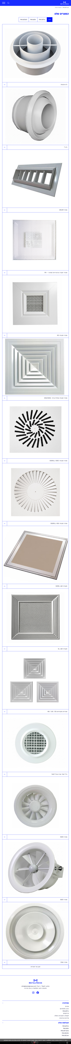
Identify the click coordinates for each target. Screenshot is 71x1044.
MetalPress (66, 7)
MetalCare (65, 1035)
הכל (49, 20)
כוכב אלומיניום (64, 1009)
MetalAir (66, 1028)
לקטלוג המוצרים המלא (62, 1016)
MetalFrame (65, 1031)
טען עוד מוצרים (35, 967)
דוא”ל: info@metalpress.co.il (31, 986)
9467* (43, 986)
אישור (34, 1042)
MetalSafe (65, 1033)
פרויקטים (66, 1013)
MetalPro (66, 1011)
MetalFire (65, 1026)
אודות (67, 1006)
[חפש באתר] (8, 3)
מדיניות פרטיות (64, 1018)
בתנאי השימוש (8, 1040)
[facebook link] (37, 992)
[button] (3, 2)
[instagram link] (33, 992)
